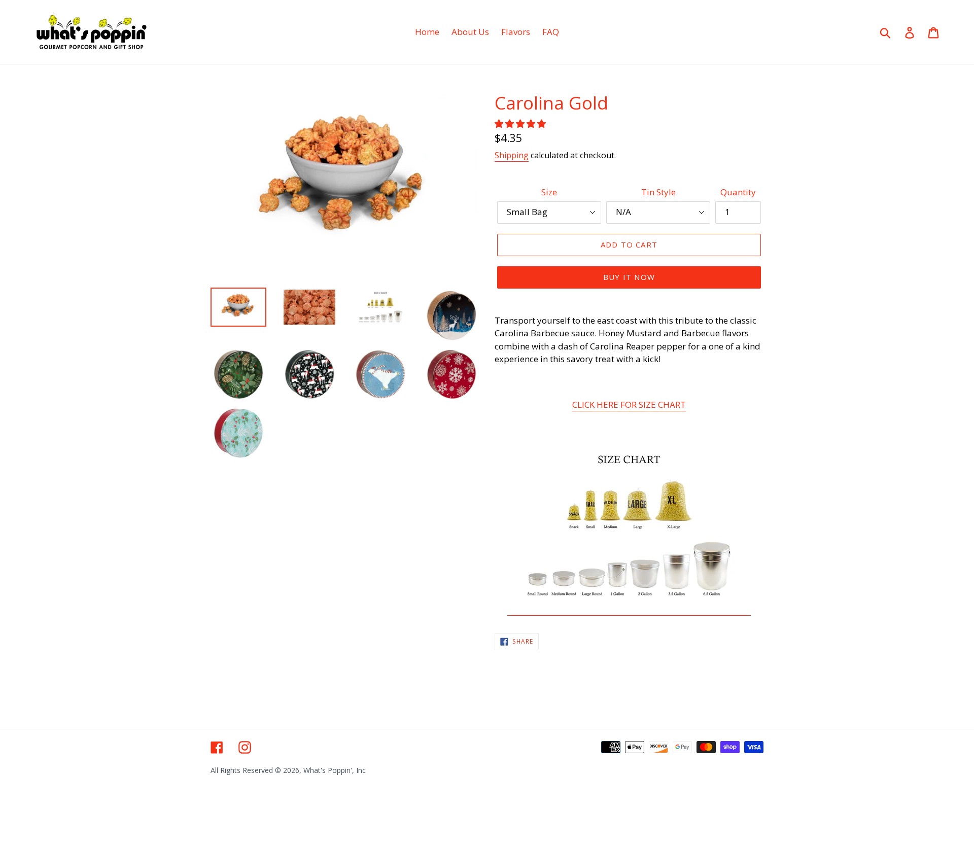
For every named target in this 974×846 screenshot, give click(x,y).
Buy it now (629, 277)
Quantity (738, 192)
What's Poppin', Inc (334, 770)
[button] (521, 123)
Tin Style (658, 192)
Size (549, 192)
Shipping (512, 155)
